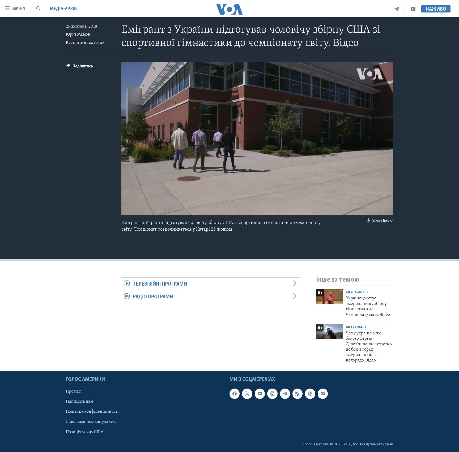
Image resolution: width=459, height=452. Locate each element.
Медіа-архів (63, 9)
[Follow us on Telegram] (285, 394)
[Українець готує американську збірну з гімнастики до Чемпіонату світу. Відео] (329, 296)
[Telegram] (396, 9)
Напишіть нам (79, 402)
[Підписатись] (323, 394)
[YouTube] (413, 9)
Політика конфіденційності (92, 412)
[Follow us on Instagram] (272, 394)
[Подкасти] (310, 394)
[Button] (79, 67)
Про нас (73, 392)
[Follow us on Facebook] (235, 394)
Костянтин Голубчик (85, 43)
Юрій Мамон (78, 34)
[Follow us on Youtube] (260, 394)
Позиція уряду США (84, 432)
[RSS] (297, 394)
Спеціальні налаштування (91, 422)
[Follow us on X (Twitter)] (247, 394)
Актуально (356, 327)
